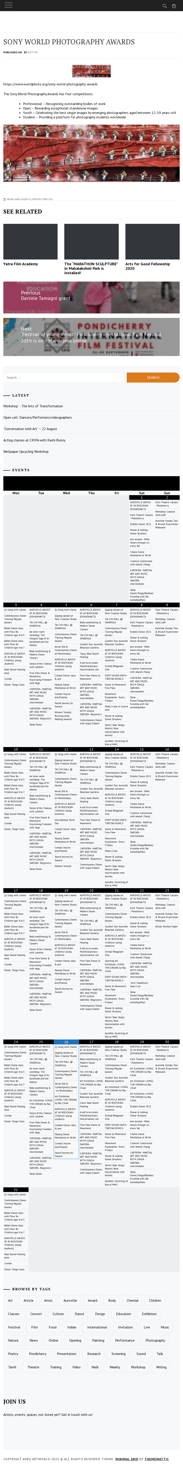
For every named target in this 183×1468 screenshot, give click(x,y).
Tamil (12, 1367)
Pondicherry (37, 1353)
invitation (125, 1327)
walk (95, 1367)
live (147, 1327)
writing (161, 1367)
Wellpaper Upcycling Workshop (26, 451)
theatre (33, 1367)
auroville (70, 1300)
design (100, 1314)
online (53, 1340)
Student (29, 117)
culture (58, 1314)
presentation (66, 1353)
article (28, 1300)
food (52, 1327)
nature (13, 1340)
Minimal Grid (126, 1459)
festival (14, 1327)
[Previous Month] (16, 483)
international (97, 1327)
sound (141, 1353)
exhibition (149, 1314)
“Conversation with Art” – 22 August (30, 428)
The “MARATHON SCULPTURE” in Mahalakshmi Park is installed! (91, 268)
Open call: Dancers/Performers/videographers (37, 417)
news (33, 1340)
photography (155, 1340)
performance (125, 1340)
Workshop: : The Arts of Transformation (33, 406)
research (94, 1353)
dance (79, 1314)
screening (119, 1353)
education (123, 1314)
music (165, 1327)
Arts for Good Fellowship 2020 (147, 266)
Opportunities (42, 199)
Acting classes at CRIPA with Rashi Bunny (34, 440)
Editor (33, 52)
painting (98, 1340)
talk (160, 1353)
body (112, 1300)
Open (27, 108)
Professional (32, 103)
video (76, 1367)
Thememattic (157, 1459)
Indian (71, 1327)
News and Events (19, 199)
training (55, 1367)
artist (48, 1300)
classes (13, 1314)
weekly (115, 1367)
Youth (27, 112)
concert (36, 1314)
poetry (13, 1353)
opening (75, 1340)
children (155, 1300)
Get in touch (70, 1414)
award (92, 1300)
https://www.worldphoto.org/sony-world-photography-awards (50, 84)
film (34, 1327)
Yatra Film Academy (20, 263)
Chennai (132, 1300)
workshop (138, 1367)
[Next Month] (167, 483)
